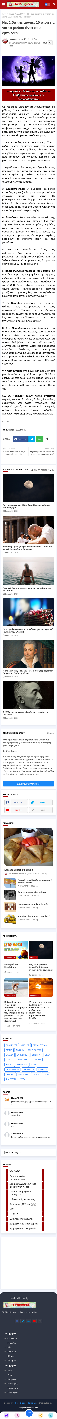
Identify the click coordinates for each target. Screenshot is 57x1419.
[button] (54, 4)
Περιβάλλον (12, 1379)
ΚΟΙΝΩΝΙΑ (36, 1060)
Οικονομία (12, 1338)
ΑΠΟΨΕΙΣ (25, 1045)
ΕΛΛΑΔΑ (9, 1055)
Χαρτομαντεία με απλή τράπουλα (33, 904)
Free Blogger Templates (26, 1403)
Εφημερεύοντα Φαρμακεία (23, 1228)
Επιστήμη (11, 1343)
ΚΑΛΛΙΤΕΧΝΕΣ (22, 1060)
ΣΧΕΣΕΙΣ (36, 1074)
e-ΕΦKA (14, 1214)
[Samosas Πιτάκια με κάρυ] (28, 847)
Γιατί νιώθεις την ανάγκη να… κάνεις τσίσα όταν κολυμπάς (27, 589)
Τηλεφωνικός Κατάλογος (22, 1199)
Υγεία (9, 1375)
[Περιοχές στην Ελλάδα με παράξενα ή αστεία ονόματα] (10, 883)
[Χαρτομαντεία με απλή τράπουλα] (10, 907)
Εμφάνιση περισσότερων (42, 470)
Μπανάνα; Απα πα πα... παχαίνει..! (34, 916)
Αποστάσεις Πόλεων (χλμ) (23, 1204)
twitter (43, 802)
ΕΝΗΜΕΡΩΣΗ (22, 1055)
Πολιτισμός (12, 1383)
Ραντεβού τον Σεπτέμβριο (11, 965)
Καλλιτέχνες (12, 1392)
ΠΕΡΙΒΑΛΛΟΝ (28, 1069)
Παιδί (9, 1370)
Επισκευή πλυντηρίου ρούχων (32, 892)
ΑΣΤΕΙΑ (9, 1050)
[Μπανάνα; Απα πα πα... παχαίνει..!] (10, 919)
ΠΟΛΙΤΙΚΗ (10, 1074)
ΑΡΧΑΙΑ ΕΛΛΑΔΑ (40, 1045)
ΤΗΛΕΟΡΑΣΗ (11, 1079)
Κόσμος (11, 1356)
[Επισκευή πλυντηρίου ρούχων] (10, 895)
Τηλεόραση (12, 1388)
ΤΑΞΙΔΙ (46, 1074)
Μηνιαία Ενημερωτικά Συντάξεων (21, 1193)
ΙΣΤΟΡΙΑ (9, 1060)
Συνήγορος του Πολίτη (21, 1218)
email (43, 810)
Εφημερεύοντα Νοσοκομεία (24, 1223)
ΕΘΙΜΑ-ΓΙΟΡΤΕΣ (34, 1050)
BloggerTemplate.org (28, 1408)
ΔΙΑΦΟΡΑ (21, 14)
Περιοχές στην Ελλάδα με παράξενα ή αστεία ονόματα (35, 881)
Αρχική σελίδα (8, 14)
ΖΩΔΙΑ (47, 1055)
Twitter (31, 439)
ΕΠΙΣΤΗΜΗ (36, 1055)
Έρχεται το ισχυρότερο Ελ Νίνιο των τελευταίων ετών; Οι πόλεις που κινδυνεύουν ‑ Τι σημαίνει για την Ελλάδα (40, 1010)
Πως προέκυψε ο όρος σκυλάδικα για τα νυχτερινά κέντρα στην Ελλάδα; (28, 630)
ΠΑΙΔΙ (33, 1065)
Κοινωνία (11, 1351)
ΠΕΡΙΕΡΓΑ (42, 1069)
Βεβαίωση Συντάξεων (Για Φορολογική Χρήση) (23, 1185)
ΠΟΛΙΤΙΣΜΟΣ (23, 1074)
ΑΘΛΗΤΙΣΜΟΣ (11, 1045)
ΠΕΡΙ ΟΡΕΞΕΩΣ (12, 1069)
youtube (18, 810)
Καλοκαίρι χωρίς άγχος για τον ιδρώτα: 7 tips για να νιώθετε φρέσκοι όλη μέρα (27, 547)
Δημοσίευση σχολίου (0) (28, 784)
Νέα (9, 1347)
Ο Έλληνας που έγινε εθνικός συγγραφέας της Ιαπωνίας (26, 713)
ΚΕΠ (12, 1209)
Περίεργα (11, 1360)
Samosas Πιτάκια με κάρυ (18, 870)
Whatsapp (39, 439)
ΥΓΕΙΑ (22, 1079)
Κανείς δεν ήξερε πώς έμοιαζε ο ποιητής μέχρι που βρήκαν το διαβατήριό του (28, 672)
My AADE (15, 1171)
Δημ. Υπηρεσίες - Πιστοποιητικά (18, 1177)
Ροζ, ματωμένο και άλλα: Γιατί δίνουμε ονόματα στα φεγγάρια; (26, 506)
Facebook (22, 439)
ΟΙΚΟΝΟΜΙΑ (22, 1065)
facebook (18, 802)
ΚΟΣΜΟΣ (9, 1065)
